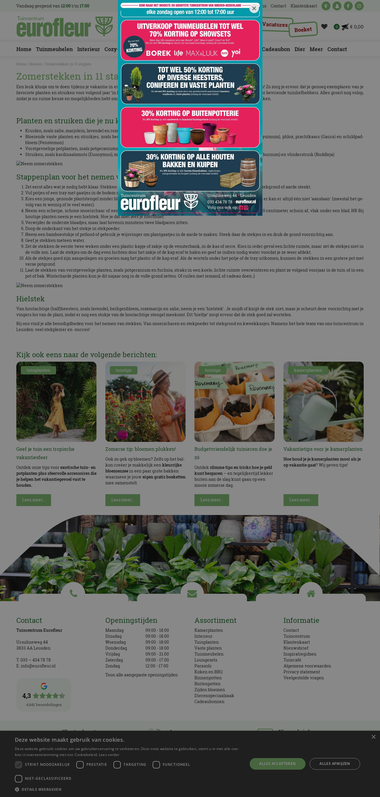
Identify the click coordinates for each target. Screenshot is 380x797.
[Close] (254, 8)
